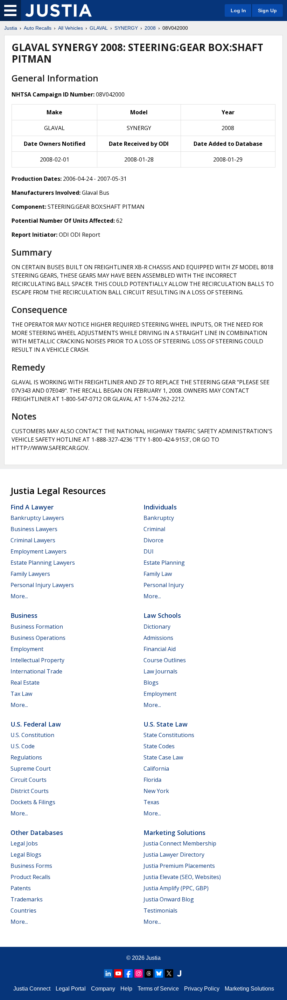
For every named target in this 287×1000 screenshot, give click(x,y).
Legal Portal (71, 989)
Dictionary (157, 626)
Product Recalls (30, 877)
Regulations (26, 757)
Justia (10, 28)
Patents (20, 888)
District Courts (29, 791)
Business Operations (37, 638)
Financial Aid (160, 649)
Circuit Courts (28, 780)
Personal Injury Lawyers (42, 585)
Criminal (154, 529)
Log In (238, 10)
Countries (23, 910)
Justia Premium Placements (179, 866)
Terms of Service (158, 989)
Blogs (151, 682)
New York (156, 791)
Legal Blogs (25, 854)
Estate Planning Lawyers (42, 562)
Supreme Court (30, 768)
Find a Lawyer (32, 507)
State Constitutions (169, 735)
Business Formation (36, 626)
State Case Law (163, 757)
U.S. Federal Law (35, 724)
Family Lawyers (30, 574)
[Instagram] (138, 973)
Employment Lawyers (38, 551)
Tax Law (21, 694)
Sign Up (267, 10)
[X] (169, 973)
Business (23, 615)
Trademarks (26, 899)
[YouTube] (118, 973)
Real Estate (25, 682)
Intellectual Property (37, 660)
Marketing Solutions (174, 832)
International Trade (36, 671)
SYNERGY (126, 28)
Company (103, 989)
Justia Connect (31, 989)
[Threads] (149, 973)
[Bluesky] (159, 973)
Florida (152, 780)
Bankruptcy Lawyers (37, 518)
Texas (151, 802)
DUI (149, 551)
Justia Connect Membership (180, 843)
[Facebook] (128, 973)
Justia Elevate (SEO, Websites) (182, 877)
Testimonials (160, 910)
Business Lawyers (33, 529)
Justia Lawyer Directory (174, 854)
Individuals (160, 507)
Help (126, 989)
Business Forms (31, 866)
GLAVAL (99, 28)
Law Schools (162, 615)
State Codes (159, 746)
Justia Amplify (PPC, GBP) (176, 888)
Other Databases (36, 832)
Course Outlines (165, 660)
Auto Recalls (37, 28)
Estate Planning (164, 562)
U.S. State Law (166, 724)
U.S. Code (22, 746)
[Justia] (58, 10)
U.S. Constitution (32, 735)
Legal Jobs (24, 843)
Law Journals (160, 671)
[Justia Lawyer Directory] (179, 973)
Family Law (158, 574)
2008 (150, 28)
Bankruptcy (159, 518)
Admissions (158, 638)
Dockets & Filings (32, 802)
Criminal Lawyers (32, 540)
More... (19, 596)
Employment (26, 649)
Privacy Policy (201, 989)
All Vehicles (70, 28)
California (156, 768)
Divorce (153, 540)
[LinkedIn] (108, 973)
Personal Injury (164, 585)
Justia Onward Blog (169, 899)
